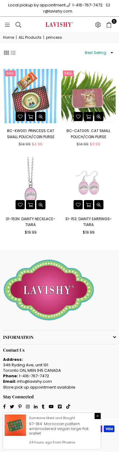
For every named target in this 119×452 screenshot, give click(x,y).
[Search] (18, 24)
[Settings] (97, 24)
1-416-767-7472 (87, 5)
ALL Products (30, 37)
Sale (10, 73)
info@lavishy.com (34, 381)
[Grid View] (6, 52)
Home (8, 37)
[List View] (13, 52)
